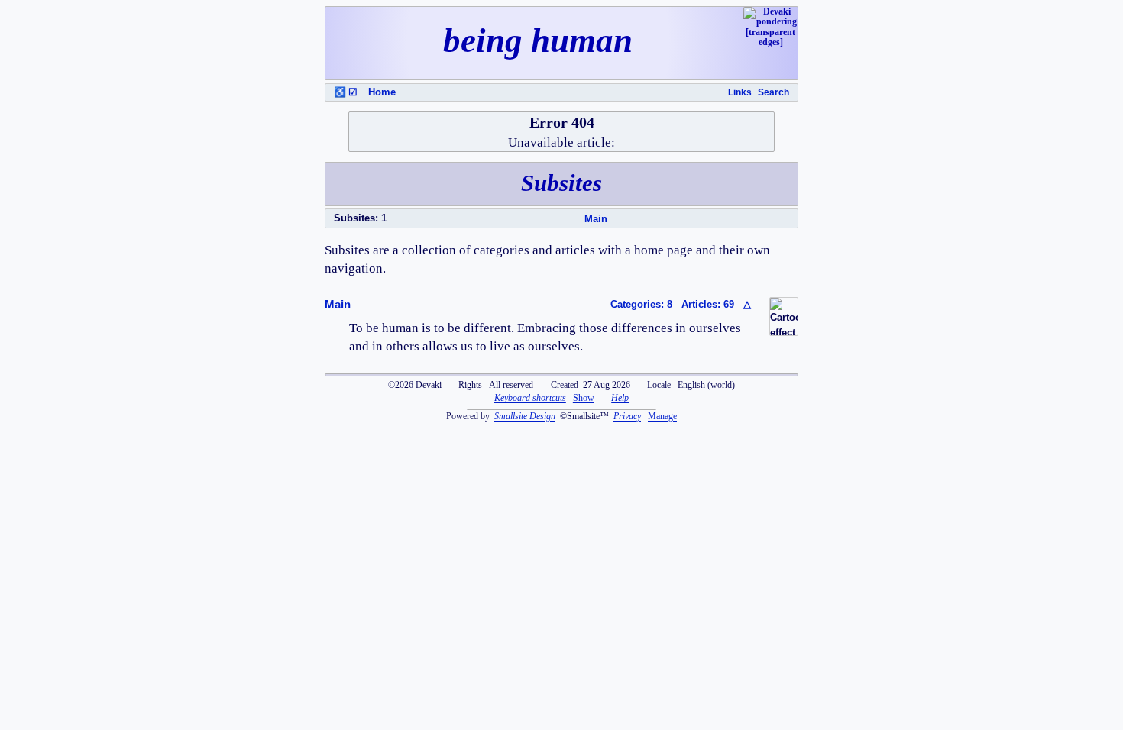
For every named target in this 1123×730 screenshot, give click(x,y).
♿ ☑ (346, 92)
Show (583, 397)
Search (773, 92)
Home (382, 92)
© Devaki (415, 385)
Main (595, 218)
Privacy (627, 416)
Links (740, 92)
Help (620, 397)
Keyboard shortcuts (530, 397)
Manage (662, 416)
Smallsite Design (524, 416)
